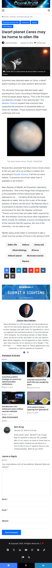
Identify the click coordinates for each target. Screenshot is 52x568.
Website (5, 521)
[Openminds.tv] (26, 4)
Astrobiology (20, 250)
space (26, 261)
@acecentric (41, 346)
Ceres (36, 250)
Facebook (39, 348)
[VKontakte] (43, 270)
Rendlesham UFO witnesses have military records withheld (12, 409)
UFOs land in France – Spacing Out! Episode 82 (37, 408)
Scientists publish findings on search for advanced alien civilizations (11, 380)
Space (34, 22)
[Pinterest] (30, 270)
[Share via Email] (6, 276)
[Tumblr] (24, 270)
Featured (25, 22)
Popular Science (21, 174)
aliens (26, 244)
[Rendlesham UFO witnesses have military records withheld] (13, 398)
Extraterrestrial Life (24, 17)
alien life (13, 244)
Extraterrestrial (35, 255)
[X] (12, 270)
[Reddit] (37, 270)
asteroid (40, 244)
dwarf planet (15, 255)
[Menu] (3, 10)
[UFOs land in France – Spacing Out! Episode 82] (38, 398)
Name (5, 499)
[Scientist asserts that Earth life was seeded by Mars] (38, 369)
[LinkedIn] (18, 270)
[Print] (12, 276)
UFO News (7, 26)
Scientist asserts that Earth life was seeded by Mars (37, 382)
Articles (13, 17)
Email (5, 510)
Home (6, 17)
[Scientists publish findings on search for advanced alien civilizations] (13, 368)
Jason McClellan (11, 43)
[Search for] (49, 10)
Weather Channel (9, 103)
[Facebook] (6, 270)
